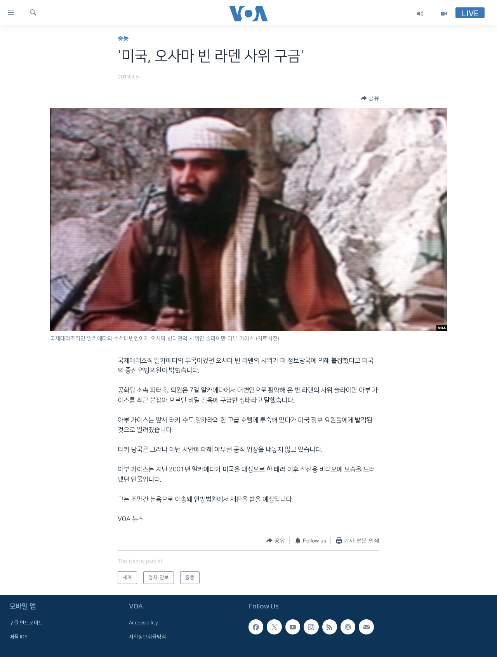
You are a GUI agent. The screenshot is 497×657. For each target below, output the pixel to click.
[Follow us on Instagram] (311, 626)
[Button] (370, 98)
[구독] (366, 626)
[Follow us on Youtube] (292, 626)
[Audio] (420, 13)
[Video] (443, 13)
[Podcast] (348, 626)
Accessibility (143, 623)
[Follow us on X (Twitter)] (274, 626)
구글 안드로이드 (26, 623)
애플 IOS (18, 636)
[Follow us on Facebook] (255, 626)
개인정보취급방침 (147, 636)
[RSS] (329, 626)
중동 (123, 38)
